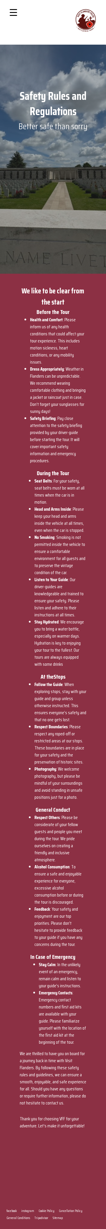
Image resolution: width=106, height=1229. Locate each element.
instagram (27, 1210)
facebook (11, 1210)
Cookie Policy (46, 1210)
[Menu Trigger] (13, 12)
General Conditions (18, 1217)
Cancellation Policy (70, 1210)
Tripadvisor (41, 1217)
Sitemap (58, 1217)
